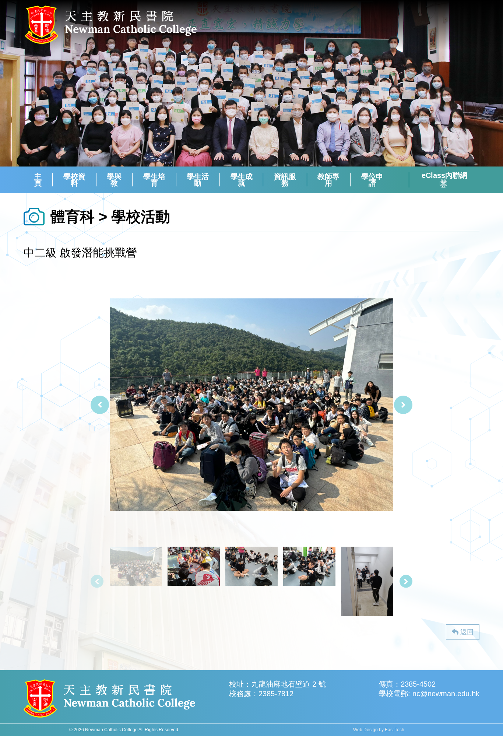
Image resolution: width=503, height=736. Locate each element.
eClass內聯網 (444, 175)
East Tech (394, 729)
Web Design (365, 729)
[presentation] (100, 405)
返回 (466, 632)
